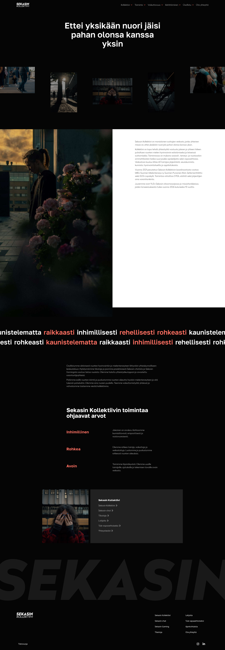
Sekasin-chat (160, 621)
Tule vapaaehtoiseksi (195, 621)
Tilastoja (158, 632)
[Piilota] (131, 5)
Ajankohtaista (192, 626)
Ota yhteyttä (202, 5)
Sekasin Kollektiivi (163, 615)
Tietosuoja (23, 644)
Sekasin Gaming (162, 626)
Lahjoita (189, 615)
